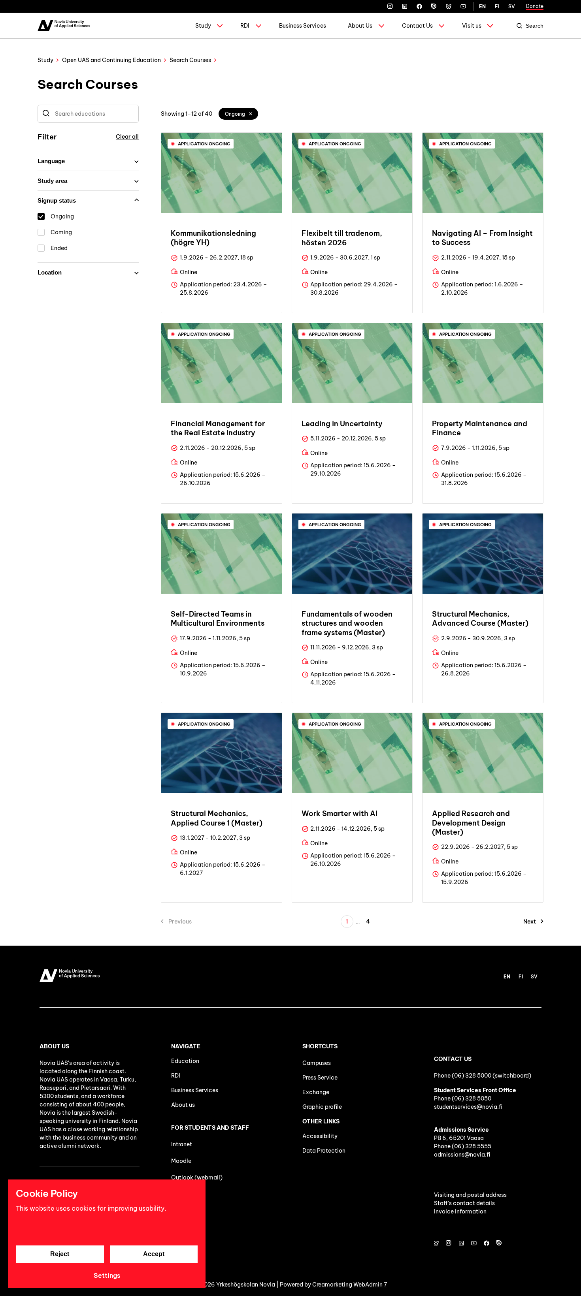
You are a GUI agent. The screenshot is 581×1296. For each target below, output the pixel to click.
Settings (107, 1275)
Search (534, 26)
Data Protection (323, 1150)
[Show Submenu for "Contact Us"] (441, 25)
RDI (244, 25)
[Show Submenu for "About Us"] (381, 25)
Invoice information (460, 1211)
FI (497, 6)
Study (203, 25)
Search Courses (190, 60)
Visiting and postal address (470, 1194)
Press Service (320, 1077)
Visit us (471, 25)
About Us (360, 25)
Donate (534, 6)
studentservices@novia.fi (468, 1106)
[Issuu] (434, 6)
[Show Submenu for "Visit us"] (490, 25)
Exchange (315, 1092)
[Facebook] (419, 6)
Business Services (302, 25)
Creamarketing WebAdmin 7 (349, 1284)
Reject (59, 1254)
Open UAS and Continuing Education (111, 60)
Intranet (181, 1144)
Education (185, 1061)
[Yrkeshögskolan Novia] (64, 25)
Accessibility (320, 1136)
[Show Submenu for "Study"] (219, 25)
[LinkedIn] (404, 6)
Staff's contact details (464, 1203)
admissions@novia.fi (462, 1154)
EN (482, 6)
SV (511, 6)
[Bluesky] (448, 6)
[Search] (46, 113)
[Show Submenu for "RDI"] (258, 25)
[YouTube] (463, 6)
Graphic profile (322, 1106)
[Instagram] (390, 6)
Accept (153, 1254)
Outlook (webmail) (197, 1177)
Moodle (181, 1160)
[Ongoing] (251, 113)
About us (183, 1104)
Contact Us (417, 25)
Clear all (127, 136)
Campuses (316, 1063)
